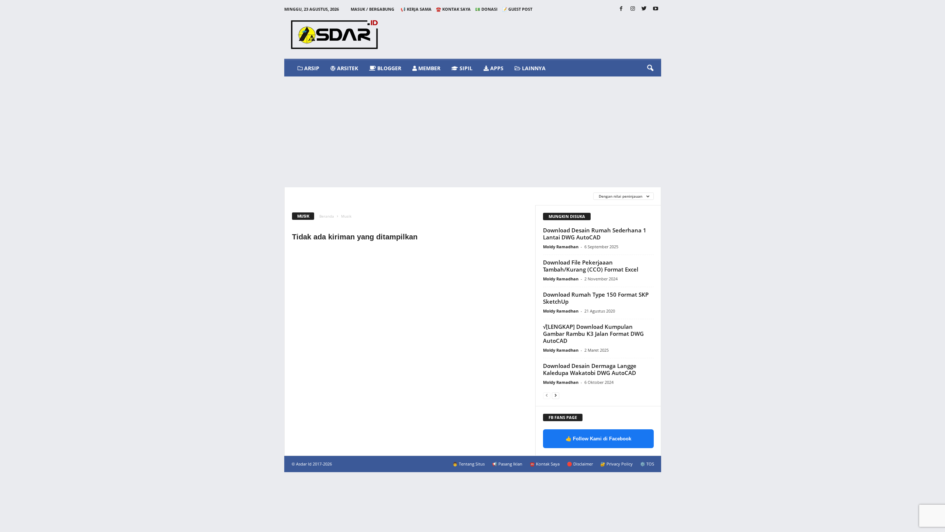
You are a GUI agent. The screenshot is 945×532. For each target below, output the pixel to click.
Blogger (388, 68)
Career (301, 196)
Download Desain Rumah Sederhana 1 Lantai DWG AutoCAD (594, 233)
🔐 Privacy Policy (616, 464)
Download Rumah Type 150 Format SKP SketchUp (596, 298)
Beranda (326, 216)
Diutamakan (334, 196)
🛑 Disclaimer (580, 464)
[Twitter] (644, 9)
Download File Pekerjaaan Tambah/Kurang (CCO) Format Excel (590, 266)
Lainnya (533, 68)
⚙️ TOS (647, 464)
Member (428, 68)
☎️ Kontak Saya (453, 9)
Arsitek (347, 68)
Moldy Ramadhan (560, 246)
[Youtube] (655, 9)
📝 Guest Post (517, 9)
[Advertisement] (472, 132)
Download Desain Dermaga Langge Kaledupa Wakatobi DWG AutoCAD (589, 369)
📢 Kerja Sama (416, 9)
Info (472, 196)
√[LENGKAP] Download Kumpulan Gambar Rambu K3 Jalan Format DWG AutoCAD (593, 333)
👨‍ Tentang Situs (469, 464)
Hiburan (415, 196)
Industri (445, 196)
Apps (496, 68)
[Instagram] (632, 9)
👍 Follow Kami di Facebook (598, 438)
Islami (526, 196)
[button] (650, 68)
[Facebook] (621, 9)
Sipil (465, 68)
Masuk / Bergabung (372, 9)
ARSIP (311, 68)
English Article (377, 196)
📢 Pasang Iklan (507, 464)
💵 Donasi (486, 9)
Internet (498, 196)
